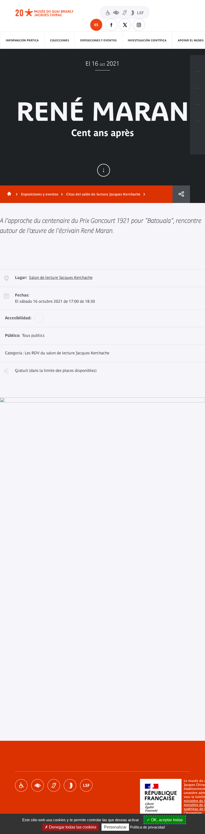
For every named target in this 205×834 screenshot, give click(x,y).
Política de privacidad (147, 827)
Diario (197, 96)
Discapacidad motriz (21, 785)
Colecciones (59, 40)
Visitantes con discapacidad (125, 12)
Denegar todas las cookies (72, 827)
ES (96, 25)
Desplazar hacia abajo (103, 170)
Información (197, 80)
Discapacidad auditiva (54, 785)
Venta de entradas (197, 63)
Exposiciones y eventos (98, 40)
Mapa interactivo (197, 129)
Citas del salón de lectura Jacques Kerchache (103, 194)
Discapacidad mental (70, 785)
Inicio (8, 194)
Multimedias (197, 113)
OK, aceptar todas (166, 820)
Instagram (138, 25)
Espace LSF (86, 785)
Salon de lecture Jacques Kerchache (60, 277)
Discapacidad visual (37, 785)
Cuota (181, 194)
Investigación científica (147, 40)
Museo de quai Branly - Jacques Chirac (50, 12)
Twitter (125, 25)
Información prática (22, 40)
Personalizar (115, 827)
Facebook (111, 25)
